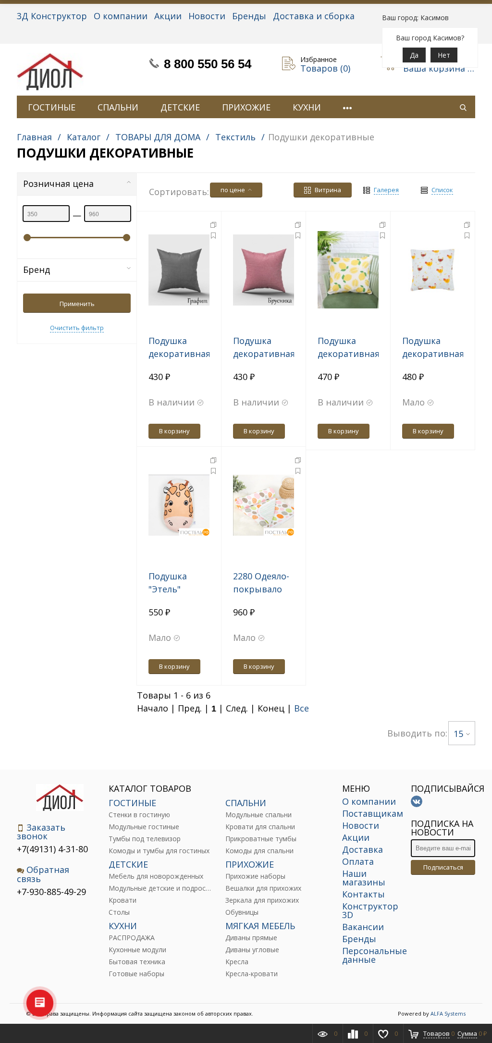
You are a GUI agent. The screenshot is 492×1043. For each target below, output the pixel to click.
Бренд (36, 269)
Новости (206, 16)
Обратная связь (43, 874)
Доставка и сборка (314, 16)
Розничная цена (58, 183)
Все (301, 708)
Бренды (249, 16)
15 (458, 733)
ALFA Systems (448, 1013)
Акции (168, 16)
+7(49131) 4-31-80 (52, 849)
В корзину (174, 431)
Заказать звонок (41, 832)
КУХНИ (307, 107)
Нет (444, 55)
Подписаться (443, 867)
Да (414, 55)
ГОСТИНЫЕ (51, 107)
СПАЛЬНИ (118, 107)
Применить (77, 303)
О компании (121, 16)
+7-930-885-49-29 (51, 891)
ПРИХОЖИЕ (246, 107)
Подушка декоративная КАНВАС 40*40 (264, 353)
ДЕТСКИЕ (180, 107)
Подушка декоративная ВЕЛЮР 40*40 (179, 353)
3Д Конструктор (52, 16)
